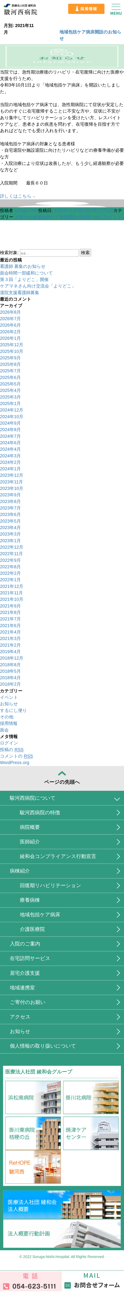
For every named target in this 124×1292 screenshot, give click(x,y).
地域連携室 (22, 987)
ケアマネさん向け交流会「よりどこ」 (38, 286)
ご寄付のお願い (28, 1002)
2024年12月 (11, 410)
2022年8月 (10, 566)
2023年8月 (10, 501)
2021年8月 (10, 612)
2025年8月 (10, 364)
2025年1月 (10, 403)
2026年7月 (10, 318)
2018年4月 (10, 677)
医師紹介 (30, 842)
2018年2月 (10, 684)
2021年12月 (11, 586)
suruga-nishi (26, 210)
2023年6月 (10, 514)
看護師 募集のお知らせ (23, 266)
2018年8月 (10, 664)
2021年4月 (10, 632)
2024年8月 (10, 429)
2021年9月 (10, 606)
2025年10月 (11, 351)
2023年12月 (11, 475)
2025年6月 (10, 377)
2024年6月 (10, 442)
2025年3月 (10, 397)
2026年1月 (10, 338)
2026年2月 (10, 331)
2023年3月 (10, 534)
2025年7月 (10, 370)
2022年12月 (11, 547)
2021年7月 (10, 619)
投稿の (12, 749)
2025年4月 (10, 390)
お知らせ (24, 217)
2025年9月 (10, 357)
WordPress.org (14, 762)
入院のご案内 (25, 944)
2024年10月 (11, 416)
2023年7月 (10, 508)
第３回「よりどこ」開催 (24, 279)
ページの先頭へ (62, 782)
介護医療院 (32, 929)
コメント (77, 217)
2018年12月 (11, 658)
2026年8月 (10, 312)
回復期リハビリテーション (50, 885)
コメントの (16, 756)
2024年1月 (10, 468)
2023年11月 (11, 482)
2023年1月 (10, 540)
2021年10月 (11, 599)
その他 (6, 717)
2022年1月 (10, 579)
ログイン (9, 743)
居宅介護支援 (25, 973)
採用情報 (8, 723)
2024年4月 (10, 449)
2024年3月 (10, 455)
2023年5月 (10, 521)
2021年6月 (10, 625)
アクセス (20, 1017)
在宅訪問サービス (30, 958)
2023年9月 (10, 494)
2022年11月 (11, 553)
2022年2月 (10, 573)
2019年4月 (10, 651)
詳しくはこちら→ (18, 196)
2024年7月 (10, 436)
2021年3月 (10, 638)
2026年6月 (10, 325)
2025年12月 (11, 344)
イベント (9, 697)
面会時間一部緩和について (26, 273)
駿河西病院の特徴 (40, 812)
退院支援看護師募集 (19, 292)
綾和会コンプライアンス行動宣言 (58, 856)
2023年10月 (11, 488)
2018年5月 (10, 671)
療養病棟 (30, 900)
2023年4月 (10, 527)
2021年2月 (10, 645)
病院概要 (30, 827)
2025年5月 (10, 384)
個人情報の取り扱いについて (43, 1046)
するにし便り (13, 710)
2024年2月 (10, 462)
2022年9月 (10, 560)
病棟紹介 (20, 871)
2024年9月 (10, 423)
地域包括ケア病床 (40, 914)
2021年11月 (11, 592)
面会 (4, 730)
